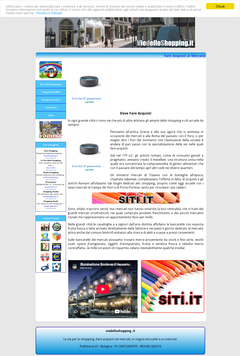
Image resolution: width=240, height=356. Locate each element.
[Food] (50, 137)
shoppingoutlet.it (50, 196)
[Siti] (136, 203)
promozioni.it (51, 187)
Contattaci (51, 107)
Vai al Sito (50, 167)
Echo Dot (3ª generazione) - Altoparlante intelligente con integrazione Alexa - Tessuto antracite (89, 98)
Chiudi (220, 6)
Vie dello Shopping (50, 84)
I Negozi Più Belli (50, 92)
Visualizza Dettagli (49, 12)
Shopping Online (50, 99)
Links (51, 115)
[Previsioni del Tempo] (50, 77)
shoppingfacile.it (51, 206)
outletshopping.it (50, 177)
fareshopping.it (51, 155)
